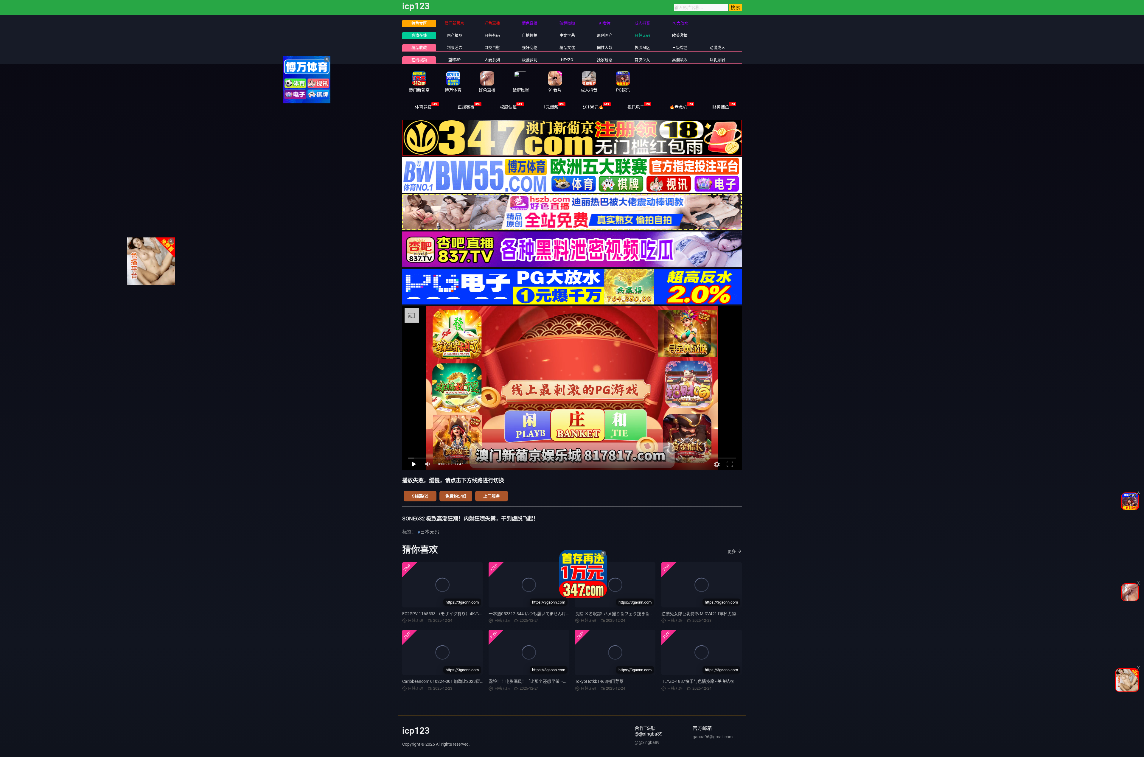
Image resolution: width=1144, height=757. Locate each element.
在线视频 (419, 59)
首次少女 (642, 59)
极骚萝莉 (529, 59)
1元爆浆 (550, 107)
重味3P (454, 59)
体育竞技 (423, 107)
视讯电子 (635, 107)
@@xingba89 (647, 742)
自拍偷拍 (529, 35)
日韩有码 (492, 35)
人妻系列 (492, 59)
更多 (732, 551)
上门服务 (491, 496)
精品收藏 (419, 47)
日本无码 (429, 532)
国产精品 (454, 35)
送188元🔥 (593, 107)
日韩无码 (642, 35)
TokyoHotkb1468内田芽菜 (599, 681)
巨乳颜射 (717, 59)
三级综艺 (680, 47)
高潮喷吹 (680, 59)
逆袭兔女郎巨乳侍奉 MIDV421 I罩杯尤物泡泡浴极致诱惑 (713, 613)
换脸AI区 (642, 47)
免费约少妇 (455, 496)
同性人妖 (605, 47)
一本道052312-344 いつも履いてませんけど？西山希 (538, 613)
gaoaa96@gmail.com (713, 736)
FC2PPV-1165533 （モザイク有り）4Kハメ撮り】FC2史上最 (459, 613)
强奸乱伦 (529, 47)
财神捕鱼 (720, 107)
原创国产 (605, 35)
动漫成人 (717, 47)
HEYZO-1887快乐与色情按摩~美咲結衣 (697, 681)
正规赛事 (466, 107)
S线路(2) (420, 496)
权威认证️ (508, 107)
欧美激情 (680, 35)
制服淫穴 (454, 47)
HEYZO (567, 59)
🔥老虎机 (678, 107)
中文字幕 (567, 35)
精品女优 (567, 47)
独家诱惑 (605, 59)
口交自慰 (492, 47)
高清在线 (419, 35)
